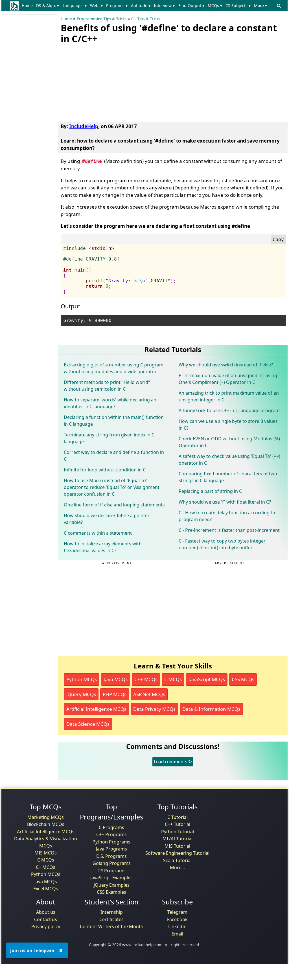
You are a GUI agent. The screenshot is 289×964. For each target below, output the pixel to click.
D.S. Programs (111, 856)
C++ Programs (111, 834)
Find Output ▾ (191, 5)
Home (27, 5)
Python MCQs (81, 679)
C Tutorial (177, 817)
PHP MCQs (114, 694)
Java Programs (111, 849)
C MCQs (173, 679)
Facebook (177, 919)
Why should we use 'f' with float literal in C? (225, 502)
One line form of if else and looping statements (114, 505)
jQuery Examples (112, 885)
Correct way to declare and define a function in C (114, 455)
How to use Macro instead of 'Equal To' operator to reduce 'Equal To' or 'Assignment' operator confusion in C (112, 487)
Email (177, 934)
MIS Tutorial (177, 846)
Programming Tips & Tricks (101, 18)
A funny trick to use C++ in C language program (229, 410)
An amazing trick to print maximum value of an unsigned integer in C (229, 396)
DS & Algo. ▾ (47, 5)
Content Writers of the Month (111, 926)
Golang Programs (112, 863)
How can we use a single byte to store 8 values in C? (228, 424)
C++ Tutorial (177, 824)
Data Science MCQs (88, 724)
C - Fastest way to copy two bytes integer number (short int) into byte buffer (222, 544)
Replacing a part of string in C (210, 491)
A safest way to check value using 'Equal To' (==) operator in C (229, 459)
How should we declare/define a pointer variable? (107, 518)
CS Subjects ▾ (238, 5)
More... (177, 867)
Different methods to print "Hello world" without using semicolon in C (107, 385)
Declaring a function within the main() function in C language (114, 420)
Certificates (111, 919)
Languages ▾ (75, 5)
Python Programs (111, 842)
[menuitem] (28, 5)
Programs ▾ (117, 5)
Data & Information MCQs (211, 709)
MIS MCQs (45, 853)
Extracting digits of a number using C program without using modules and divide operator (113, 368)
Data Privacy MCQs (154, 709)
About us (45, 912)
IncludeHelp (83, 126)
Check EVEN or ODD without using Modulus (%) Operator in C (229, 442)
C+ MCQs (45, 867)
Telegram (177, 912)
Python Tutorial (177, 832)
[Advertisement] (103, 81)
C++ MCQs (145, 679)
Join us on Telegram (32, 950)
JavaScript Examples (111, 878)
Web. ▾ (96, 5)
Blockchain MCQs (45, 824)
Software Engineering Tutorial (177, 853)
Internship (111, 912)
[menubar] (145, 5)
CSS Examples (111, 892)
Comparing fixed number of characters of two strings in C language (228, 477)
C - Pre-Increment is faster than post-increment (229, 530)
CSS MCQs (243, 679)
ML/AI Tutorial (177, 839)
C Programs (111, 827)
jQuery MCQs (81, 694)
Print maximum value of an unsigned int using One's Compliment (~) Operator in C (228, 378)
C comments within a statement (98, 533)
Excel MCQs (45, 889)
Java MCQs (116, 679)
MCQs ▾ (215, 5)
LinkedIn (177, 926)
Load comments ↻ (173, 761)
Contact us (45, 919)
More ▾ (260, 5)
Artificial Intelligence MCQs (96, 709)
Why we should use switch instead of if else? (226, 365)
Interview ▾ (164, 5)
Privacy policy (45, 926)
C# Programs (111, 870)
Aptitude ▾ (140, 5)
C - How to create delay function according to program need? (227, 516)
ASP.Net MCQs (149, 694)
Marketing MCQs (45, 817)
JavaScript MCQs (207, 679)
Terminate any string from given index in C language (109, 438)
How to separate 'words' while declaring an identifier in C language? (110, 403)
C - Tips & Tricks (145, 18)
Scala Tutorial (177, 860)
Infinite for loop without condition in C (105, 470)
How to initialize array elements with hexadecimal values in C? (103, 547)
